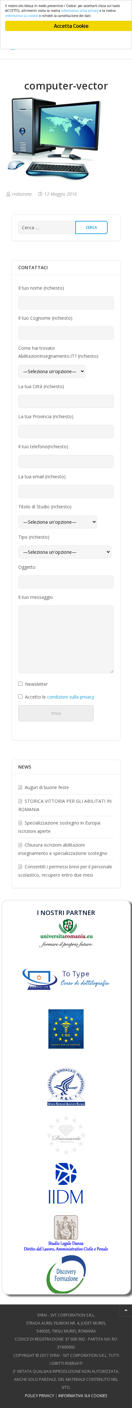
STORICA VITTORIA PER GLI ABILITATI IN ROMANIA (64, 805)
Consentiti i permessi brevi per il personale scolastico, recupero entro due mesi (65, 871)
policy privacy (39, 1395)
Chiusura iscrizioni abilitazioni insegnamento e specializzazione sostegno (62, 849)
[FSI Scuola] (66, 1087)
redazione (22, 194)
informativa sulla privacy (80, 10)
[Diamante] (66, 1134)
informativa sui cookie (21, 15)
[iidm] (66, 1183)
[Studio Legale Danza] (66, 1233)
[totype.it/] (66, 978)
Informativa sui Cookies (82, 1395)
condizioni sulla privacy (70, 697)
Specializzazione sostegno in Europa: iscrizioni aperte (59, 827)
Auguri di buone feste (47, 787)
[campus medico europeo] (66, 1038)
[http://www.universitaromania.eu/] (66, 933)
